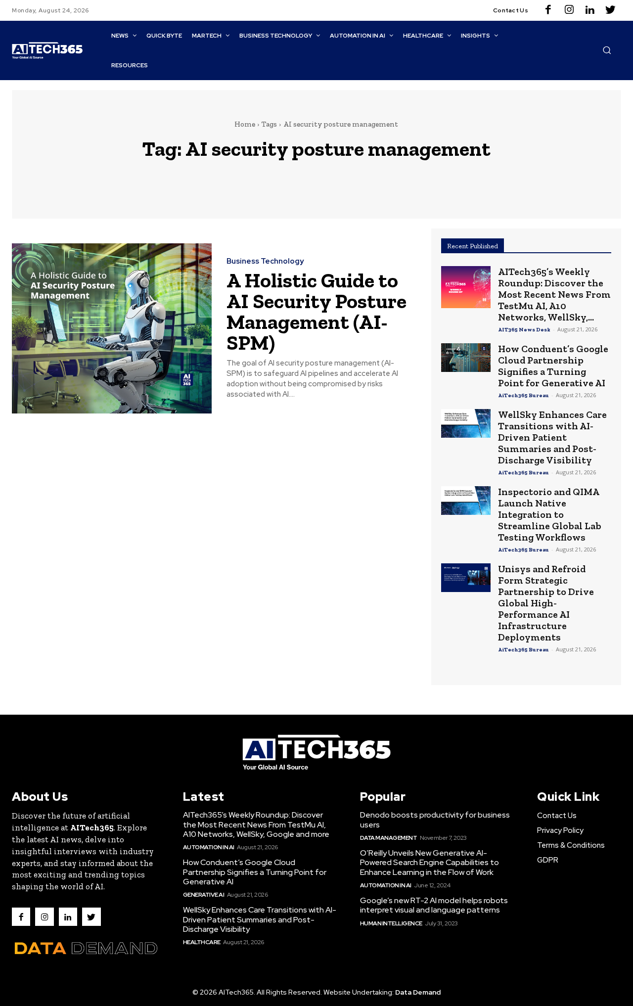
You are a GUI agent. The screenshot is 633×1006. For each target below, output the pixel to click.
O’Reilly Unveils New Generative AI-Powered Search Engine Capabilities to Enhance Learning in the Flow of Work (429, 862)
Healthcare (202, 942)
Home (244, 124)
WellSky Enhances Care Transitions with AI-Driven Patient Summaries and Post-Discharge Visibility (552, 437)
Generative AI (204, 895)
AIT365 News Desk (524, 329)
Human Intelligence (391, 923)
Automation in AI (208, 847)
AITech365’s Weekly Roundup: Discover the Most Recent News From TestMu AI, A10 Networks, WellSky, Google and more (256, 824)
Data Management (388, 838)
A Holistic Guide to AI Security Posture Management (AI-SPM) (316, 311)
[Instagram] (569, 10)
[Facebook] (548, 10)
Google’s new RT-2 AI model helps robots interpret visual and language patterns (434, 905)
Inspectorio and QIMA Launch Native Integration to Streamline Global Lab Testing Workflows (549, 514)
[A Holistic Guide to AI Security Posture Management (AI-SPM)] (112, 328)
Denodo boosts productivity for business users (435, 819)
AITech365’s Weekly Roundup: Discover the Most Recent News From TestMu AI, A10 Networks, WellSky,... (554, 294)
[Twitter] (610, 10)
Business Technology (265, 261)
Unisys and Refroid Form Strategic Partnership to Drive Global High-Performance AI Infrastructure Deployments (546, 603)
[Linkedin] (590, 10)
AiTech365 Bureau (523, 395)
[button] (606, 50)
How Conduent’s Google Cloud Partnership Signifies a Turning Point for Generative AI (553, 366)
